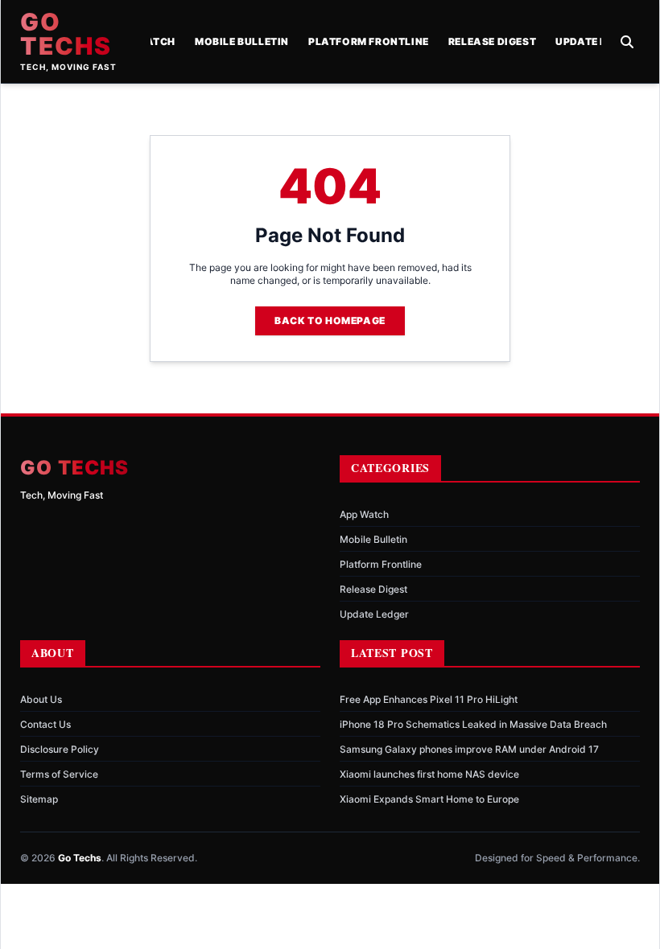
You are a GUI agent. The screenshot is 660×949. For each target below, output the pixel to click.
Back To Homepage (330, 320)
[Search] (627, 42)
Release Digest (492, 41)
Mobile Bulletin (242, 41)
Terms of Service (59, 774)
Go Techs (66, 34)
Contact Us (45, 724)
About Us (41, 699)
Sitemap (39, 799)
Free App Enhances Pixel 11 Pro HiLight (429, 699)
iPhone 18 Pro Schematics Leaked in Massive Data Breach (473, 724)
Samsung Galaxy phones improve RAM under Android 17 (469, 749)
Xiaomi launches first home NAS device (429, 774)
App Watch (364, 514)
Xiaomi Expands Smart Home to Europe (429, 799)
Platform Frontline (368, 41)
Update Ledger (598, 41)
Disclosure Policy (59, 749)
